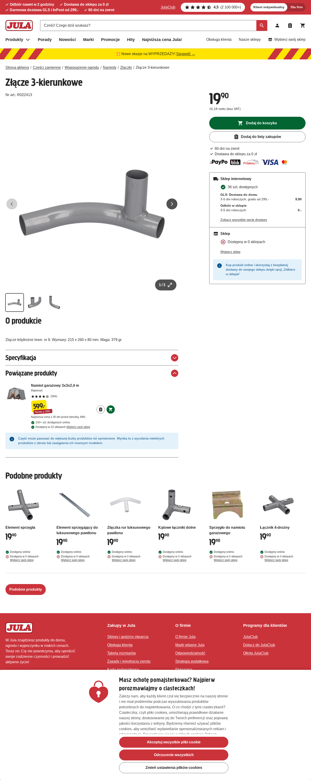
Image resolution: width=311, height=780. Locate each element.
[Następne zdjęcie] (171, 203)
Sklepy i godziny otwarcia (127, 637)
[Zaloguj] (277, 25)
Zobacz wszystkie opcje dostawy (243, 219)
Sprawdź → (185, 54)
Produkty (14, 39)
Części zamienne (47, 67)
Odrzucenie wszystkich (174, 755)
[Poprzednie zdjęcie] (11, 203)
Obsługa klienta (219, 39)
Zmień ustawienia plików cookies (173, 768)
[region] (155, 725)
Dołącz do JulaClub (259, 645)
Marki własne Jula (189, 645)
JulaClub (168, 7)
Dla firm (297, 7)
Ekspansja (183, 669)
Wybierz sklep (230, 252)
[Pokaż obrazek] (14, 302)
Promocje (110, 39)
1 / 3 (162, 285)
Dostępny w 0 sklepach (24, 558)
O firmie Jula (185, 637)
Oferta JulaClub (255, 653)
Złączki (126, 67)
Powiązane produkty (31, 373)
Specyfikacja (20, 357)
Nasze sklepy (250, 39)
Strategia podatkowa (192, 661)
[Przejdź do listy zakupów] (290, 25)
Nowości (67, 39)
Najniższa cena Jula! (162, 39)
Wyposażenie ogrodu (82, 67)
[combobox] (153, 25)
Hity (131, 39)
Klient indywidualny (268, 7)
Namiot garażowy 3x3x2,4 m (73, 390)
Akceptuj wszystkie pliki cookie (174, 742)
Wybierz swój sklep (290, 39)
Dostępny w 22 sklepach (63, 427)
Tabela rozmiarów (121, 653)
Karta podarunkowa (123, 669)
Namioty (109, 67)
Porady (45, 39)
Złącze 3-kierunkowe (152, 67)
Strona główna (17, 67)
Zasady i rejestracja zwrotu (128, 661)
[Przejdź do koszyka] (302, 25)
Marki (88, 39)
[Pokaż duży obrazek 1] (91, 204)
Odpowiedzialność (190, 653)
